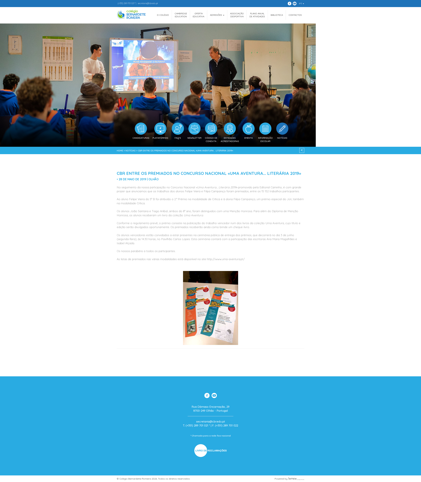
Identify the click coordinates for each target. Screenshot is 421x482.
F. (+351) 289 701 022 (225, 425)
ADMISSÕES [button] (216, 15)
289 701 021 (126, 3)
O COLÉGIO (163, 15)
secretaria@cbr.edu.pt (148, 3)
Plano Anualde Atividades (257, 15)
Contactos (295, 15)
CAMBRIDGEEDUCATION (181, 15)
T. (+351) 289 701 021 (195, 425)
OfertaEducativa (198, 15)
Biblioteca (277, 15)
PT (301, 3)
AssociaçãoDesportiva (237, 15)
